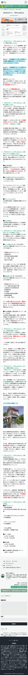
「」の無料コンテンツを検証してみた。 (14, 153)
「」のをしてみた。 (14, 42)
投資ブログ (6, 9)
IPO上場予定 (7, 221)
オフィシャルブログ (10, 199)
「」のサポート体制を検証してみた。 (14, 330)
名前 (2, 616)
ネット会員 (7, 244)
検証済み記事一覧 (22, 587)
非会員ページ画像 (15, 124)
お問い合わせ (15, 640)
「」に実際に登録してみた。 (14, 104)
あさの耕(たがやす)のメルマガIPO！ (14, 177)
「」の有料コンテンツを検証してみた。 (14, 231)
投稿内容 (3, 600)
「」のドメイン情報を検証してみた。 (14, 367)
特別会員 (6, 276)
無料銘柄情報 (8, 165)
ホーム (2, 9)
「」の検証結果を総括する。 (14, 456)
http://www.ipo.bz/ (10, 563)
